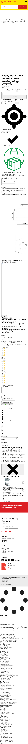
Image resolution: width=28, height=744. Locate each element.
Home (3, 20)
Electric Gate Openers (6, 740)
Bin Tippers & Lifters (6, 733)
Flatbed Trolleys (4, 660)
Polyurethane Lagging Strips (8, 640)
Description (4, 316)
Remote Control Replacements (9, 742)
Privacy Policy (4, 581)
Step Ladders (4, 720)
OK (14, 630)
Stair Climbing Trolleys (6, 647)
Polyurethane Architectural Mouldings (11, 638)
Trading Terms (4, 580)
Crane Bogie (3, 716)
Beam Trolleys (4, 657)
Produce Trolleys (5, 644)
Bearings (2, 708)
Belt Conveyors (4, 682)
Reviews (3, 335)
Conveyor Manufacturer (7, 685)
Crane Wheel (4, 718)
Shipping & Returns (7, 551)
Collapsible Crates (5, 678)
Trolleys (2, 643)
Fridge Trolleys (4, 646)
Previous (2, 489)
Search (22, 6)
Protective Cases (5, 679)
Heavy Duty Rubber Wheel (8, 699)
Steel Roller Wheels (6, 705)
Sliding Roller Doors (6, 737)
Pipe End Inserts (5, 712)
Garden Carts (4, 662)
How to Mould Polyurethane (8, 641)
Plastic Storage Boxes (6, 665)
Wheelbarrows (4, 664)
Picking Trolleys (4, 661)
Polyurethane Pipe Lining (7, 636)
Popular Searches (5, 723)
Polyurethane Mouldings (7, 634)
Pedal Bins (3, 735)
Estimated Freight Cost (8, 174)
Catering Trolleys (5, 653)
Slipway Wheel (4, 715)
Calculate (4, 186)
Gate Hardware (10, 20)
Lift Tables (3, 727)
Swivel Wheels (4, 698)
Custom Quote (5, 548)
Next (22, 482)
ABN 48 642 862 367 (6, 578)
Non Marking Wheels (6, 694)
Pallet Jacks (3, 686)
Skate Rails (3, 711)
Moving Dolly (4, 689)
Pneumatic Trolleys (5, 658)
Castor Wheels (4, 692)
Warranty (3, 583)
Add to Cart (6, 501)
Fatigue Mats (4, 730)
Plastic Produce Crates (6, 674)
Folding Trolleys (4, 655)
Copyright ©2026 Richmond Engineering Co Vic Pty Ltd (14, 577)
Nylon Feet (3, 722)
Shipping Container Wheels (8, 702)
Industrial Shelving (5, 726)
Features (3, 187)
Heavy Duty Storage (6, 668)
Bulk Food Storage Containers (9, 675)
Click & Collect (5, 131)
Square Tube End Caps (7, 713)
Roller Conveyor (4, 684)
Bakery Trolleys (4, 650)
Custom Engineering (7, 538)
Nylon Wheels (4, 701)
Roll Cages (3, 729)
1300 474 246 (9, 526)
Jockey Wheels (4, 706)
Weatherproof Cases (6, 719)
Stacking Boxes (4, 672)
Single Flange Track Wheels (8, 703)
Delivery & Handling (7, 101)
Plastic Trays (3, 667)
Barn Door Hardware (6, 739)
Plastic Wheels (4, 696)
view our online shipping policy (10, 460)
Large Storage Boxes (6, 670)
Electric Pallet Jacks (6, 688)
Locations (4, 540)
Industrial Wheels (5, 695)
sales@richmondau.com (11, 528)
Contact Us (4, 552)
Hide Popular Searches (7, 725)
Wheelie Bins (4, 732)
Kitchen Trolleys (4, 651)
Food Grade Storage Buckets (8, 677)
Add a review (4, 436)
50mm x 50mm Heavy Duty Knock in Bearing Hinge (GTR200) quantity (13, 494)
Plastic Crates (4, 671)
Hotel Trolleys (4, 648)
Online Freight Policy (6, 584)
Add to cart (14, 97)
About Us (4, 541)
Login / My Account (7, 550)
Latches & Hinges (21, 20)
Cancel (11, 404)
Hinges (4, 21)
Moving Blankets (5, 691)
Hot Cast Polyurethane (7, 637)
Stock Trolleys (4, 654)
